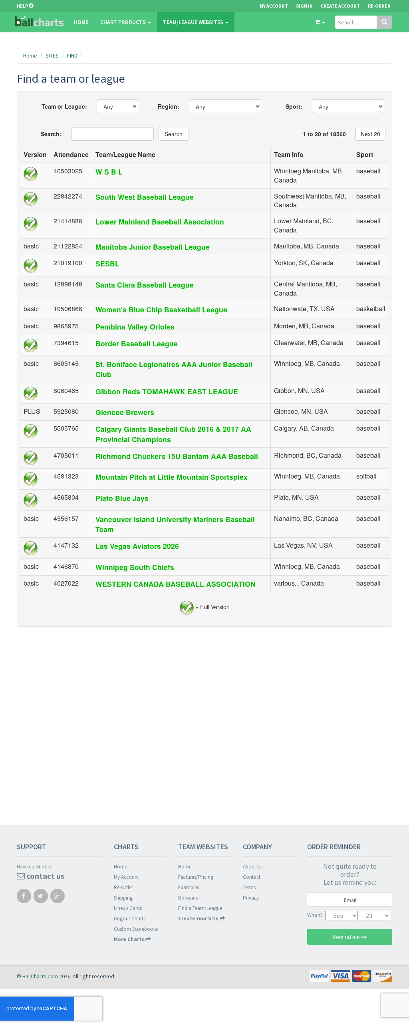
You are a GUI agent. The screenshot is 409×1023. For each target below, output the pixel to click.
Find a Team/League (200, 908)
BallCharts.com (40, 976)
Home (81, 22)
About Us (252, 866)
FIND (72, 55)
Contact (251, 877)
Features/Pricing (195, 877)
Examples (188, 887)
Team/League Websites (193, 22)
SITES (52, 55)
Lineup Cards (128, 908)
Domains (188, 897)
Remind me (346, 937)
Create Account (340, 6)
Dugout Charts (129, 918)
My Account (126, 877)
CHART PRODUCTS (123, 22)
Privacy (251, 897)
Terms (249, 887)
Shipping (123, 897)
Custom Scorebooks (136, 929)
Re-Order (379, 6)
